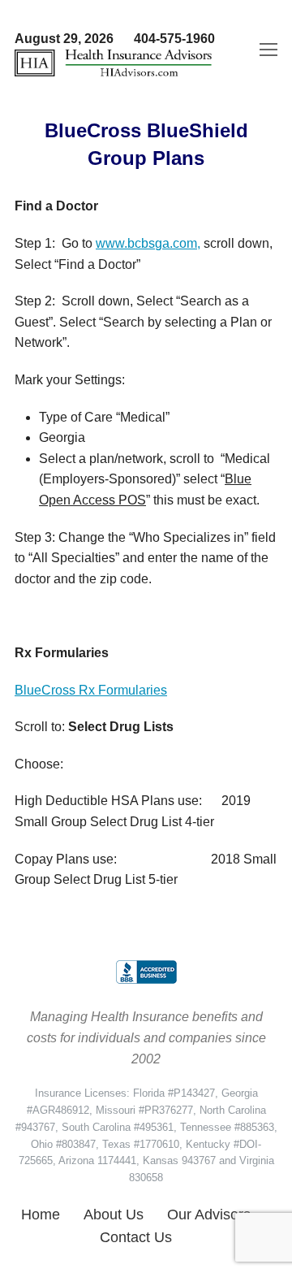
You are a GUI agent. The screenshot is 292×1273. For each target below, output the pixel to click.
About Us (114, 1214)
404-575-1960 (174, 38)
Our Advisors (209, 1214)
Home (40, 1214)
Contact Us (136, 1237)
